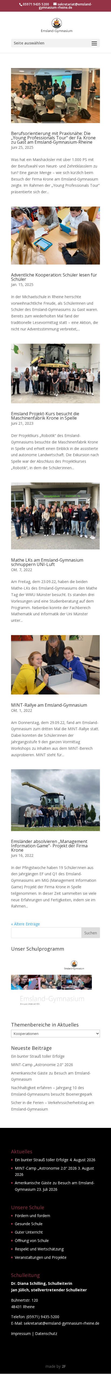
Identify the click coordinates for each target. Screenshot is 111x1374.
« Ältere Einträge (25, 923)
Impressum (21, 1333)
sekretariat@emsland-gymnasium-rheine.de (61, 1323)
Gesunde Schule (29, 1223)
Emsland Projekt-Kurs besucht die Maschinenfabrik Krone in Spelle (45, 416)
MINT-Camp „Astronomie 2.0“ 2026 (42, 1064)
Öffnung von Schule (32, 1240)
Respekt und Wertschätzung (39, 1248)
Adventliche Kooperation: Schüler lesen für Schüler (54, 277)
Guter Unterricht (29, 1232)
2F (64, 1366)
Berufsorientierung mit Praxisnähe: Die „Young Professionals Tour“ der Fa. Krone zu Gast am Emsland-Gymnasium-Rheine (53, 137)
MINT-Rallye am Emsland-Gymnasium (49, 705)
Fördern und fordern (32, 1215)
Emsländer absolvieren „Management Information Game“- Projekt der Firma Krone (49, 845)
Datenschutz (46, 1333)
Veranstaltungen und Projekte (41, 1257)
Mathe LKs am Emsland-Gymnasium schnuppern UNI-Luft (47, 562)
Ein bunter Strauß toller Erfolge (38, 1056)
